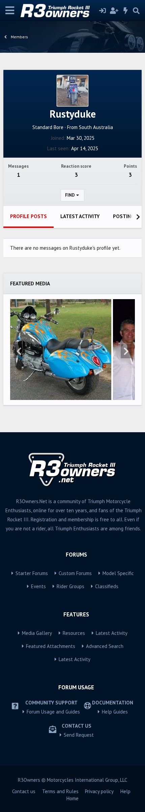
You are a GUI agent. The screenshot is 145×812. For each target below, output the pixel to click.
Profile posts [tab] (28, 216)
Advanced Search (104, 646)
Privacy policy (99, 791)
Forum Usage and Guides (53, 711)
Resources (74, 633)
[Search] (136, 10)
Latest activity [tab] (79, 216)
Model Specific (118, 573)
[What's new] (125, 10)
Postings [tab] (125, 216)
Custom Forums (75, 573)
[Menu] (10, 10)
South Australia (96, 127)
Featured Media (30, 283)
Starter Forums (32, 573)
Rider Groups (70, 586)
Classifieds (106, 586)
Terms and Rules (60, 791)
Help (125, 791)
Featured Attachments (50, 646)
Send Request (79, 735)
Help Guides (115, 711)
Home (72, 798)
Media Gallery (37, 633)
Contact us (23, 791)
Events (38, 586)
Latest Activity (111, 633)
